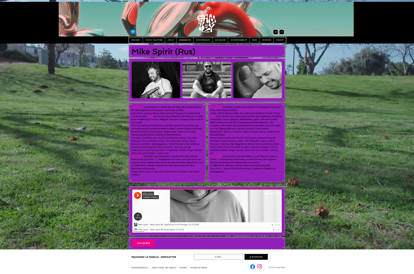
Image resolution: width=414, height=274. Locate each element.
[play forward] (278, 80)
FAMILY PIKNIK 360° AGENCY (163, 267)
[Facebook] (252, 266)
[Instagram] (259, 266)
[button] (156, 80)
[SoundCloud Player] (207, 211)
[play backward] (136, 80)
